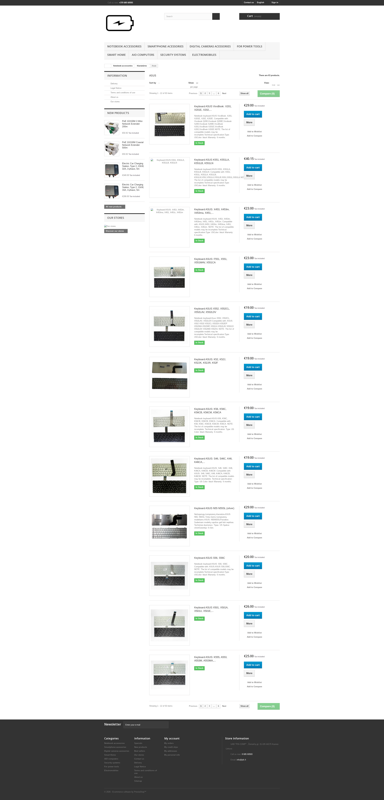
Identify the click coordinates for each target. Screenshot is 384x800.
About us (114, 97)
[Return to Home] (107, 66)
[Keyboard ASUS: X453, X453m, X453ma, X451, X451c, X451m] (169, 227)
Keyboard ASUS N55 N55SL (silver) (214, 508)
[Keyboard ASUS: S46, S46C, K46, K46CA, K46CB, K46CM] (169, 476)
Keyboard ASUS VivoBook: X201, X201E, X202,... (213, 108)
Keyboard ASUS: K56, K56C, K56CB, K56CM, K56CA (210, 411)
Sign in (275, 2)
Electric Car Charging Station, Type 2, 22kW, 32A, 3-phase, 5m (133, 166)
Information (117, 75)
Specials (138, 743)
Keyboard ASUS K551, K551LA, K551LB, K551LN (212, 161)
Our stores (115, 101)
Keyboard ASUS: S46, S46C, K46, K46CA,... (213, 460)
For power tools (249, 46)
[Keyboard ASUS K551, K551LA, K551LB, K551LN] (169, 177)
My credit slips (171, 747)
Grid (273, 85)
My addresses (170, 751)
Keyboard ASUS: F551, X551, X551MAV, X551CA (210, 261)
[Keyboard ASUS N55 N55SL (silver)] (169, 526)
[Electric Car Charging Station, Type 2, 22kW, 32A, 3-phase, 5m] (111, 169)
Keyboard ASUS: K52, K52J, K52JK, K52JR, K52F (210, 361)
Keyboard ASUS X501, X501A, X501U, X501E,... (211, 609)
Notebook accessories (124, 46)
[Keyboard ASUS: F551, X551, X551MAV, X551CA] (169, 277)
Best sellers (139, 751)
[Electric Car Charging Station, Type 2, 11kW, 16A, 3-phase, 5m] (111, 191)
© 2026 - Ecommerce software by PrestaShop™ (125, 792)
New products (118, 113)
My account (172, 738)
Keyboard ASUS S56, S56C (209, 557)
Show (191, 83)
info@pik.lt (241, 760)
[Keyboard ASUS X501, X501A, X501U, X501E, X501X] (169, 625)
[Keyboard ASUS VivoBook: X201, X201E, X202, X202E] (169, 124)
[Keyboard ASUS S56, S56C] (169, 575)
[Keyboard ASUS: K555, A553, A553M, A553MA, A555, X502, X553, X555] (169, 675)
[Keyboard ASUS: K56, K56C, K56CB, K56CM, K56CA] (169, 427)
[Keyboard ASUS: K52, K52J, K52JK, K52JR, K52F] (169, 377)
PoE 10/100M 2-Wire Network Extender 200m (132, 124)
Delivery (114, 83)
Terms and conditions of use (122, 92)
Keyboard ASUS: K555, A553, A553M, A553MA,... (210, 659)
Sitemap (138, 781)
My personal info (172, 755)
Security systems (173, 55)
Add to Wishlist (254, 131)
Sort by (152, 83)
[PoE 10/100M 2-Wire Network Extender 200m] (111, 127)
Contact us (249, 2)
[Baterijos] (132, 23)
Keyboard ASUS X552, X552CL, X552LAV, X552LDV (212, 310)
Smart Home (116, 55)
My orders (169, 743)
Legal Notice (115, 88)
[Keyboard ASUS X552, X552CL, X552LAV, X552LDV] (169, 326)
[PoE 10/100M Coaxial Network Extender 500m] (111, 148)
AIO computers (143, 55)
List (278, 85)
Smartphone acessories (165, 46)
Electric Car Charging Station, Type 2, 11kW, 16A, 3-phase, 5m (133, 187)
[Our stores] (124, 226)
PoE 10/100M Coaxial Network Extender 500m (132, 145)
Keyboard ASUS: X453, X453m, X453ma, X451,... (212, 211)
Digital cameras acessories (210, 46)
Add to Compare (254, 136)
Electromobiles (204, 55)
